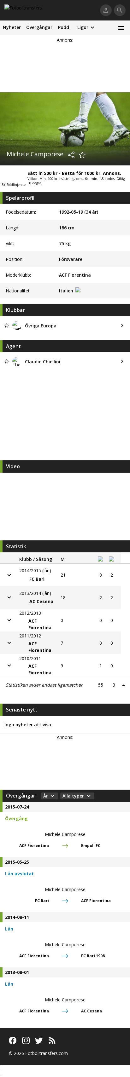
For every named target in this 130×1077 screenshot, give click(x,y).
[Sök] (120, 10)
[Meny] (120, 27)
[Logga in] (106, 10)
